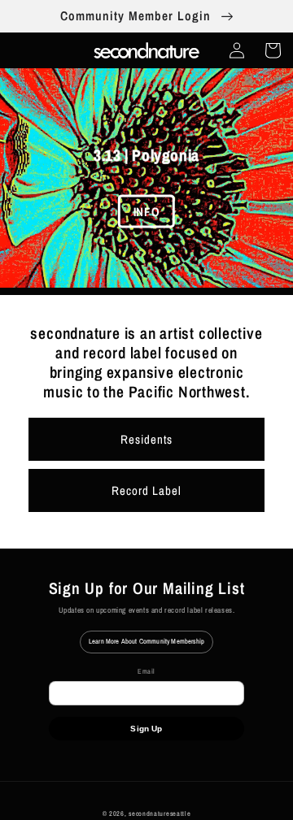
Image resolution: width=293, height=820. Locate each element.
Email (146, 671)
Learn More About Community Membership (146, 641)
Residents (146, 439)
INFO (146, 210)
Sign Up (146, 728)
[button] (273, 50)
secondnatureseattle (159, 813)
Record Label (146, 490)
